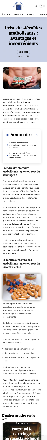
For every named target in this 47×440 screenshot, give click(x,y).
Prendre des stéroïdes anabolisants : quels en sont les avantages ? (22, 144)
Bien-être (23, 52)
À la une (22, 423)
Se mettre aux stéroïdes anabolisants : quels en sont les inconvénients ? (22, 155)
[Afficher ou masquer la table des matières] (34, 134)
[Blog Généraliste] (19, 6)
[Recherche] (36, 6)
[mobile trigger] (5, 6)
